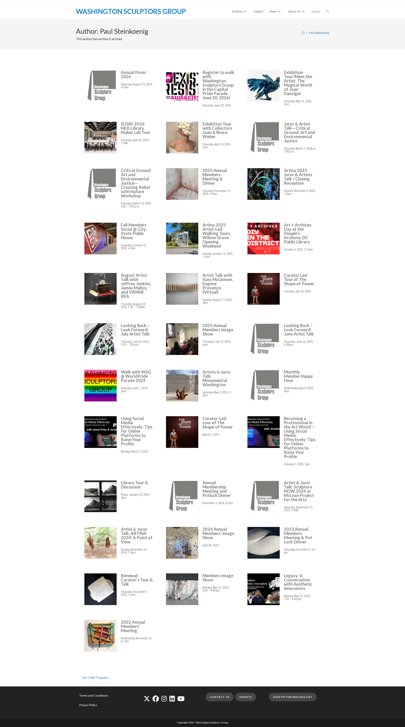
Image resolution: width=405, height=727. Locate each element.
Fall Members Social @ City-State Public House (134, 231)
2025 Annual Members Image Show (217, 329)
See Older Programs (95, 677)
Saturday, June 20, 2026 (216, 105)
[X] (147, 698)
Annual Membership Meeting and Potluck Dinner (216, 489)
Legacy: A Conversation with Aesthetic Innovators (298, 582)
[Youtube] (181, 698)
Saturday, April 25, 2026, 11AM (135, 141)
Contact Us (220, 696)
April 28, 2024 (210, 545)
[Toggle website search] (327, 11)
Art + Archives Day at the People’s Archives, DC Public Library (297, 233)
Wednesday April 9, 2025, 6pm (299, 389)
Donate (245, 696)
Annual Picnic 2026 (133, 74)
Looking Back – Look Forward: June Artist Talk (299, 329)
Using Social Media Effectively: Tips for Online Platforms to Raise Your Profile (136, 431)
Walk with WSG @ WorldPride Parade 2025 (136, 376)
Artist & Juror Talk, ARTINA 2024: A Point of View (137, 535)
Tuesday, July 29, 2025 (297, 291)
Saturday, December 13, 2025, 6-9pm (216, 192)
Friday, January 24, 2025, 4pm (135, 496)
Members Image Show (217, 577)
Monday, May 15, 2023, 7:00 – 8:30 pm (297, 597)
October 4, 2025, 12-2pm (298, 249)
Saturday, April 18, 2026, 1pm (216, 146)
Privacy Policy (88, 705)
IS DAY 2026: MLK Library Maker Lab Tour (135, 128)
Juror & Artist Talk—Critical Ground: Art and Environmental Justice (299, 132)
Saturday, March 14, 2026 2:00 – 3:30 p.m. (136, 205)
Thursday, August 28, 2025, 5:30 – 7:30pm (133, 305)
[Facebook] (156, 698)
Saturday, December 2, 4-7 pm (299, 551)
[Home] (303, 32)
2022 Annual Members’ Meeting (133, 626)
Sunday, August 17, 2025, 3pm (217, 301)
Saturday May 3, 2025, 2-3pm (217, 394)
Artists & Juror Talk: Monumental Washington (216, 378)
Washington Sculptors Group (131, 11)
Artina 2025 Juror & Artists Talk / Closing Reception (298, 177)
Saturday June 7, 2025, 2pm (134, 389)
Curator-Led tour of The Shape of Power (217, 422)
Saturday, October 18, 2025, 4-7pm (133, 247)
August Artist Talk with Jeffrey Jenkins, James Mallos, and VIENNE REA (136, 286)
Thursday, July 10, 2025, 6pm (216, 343)
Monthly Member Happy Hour (298, 376)
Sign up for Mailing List (292, 696)
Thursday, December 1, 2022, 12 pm (134, 593)
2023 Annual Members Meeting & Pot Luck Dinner (298, 535)
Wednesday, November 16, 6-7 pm (136, 640)
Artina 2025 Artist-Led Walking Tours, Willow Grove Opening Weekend (216, 235)
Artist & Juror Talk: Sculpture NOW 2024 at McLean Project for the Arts (299, 491)
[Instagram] (164, 698)
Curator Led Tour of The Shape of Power (299, 279)
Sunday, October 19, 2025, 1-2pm (217, 255)
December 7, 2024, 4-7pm (217, 503)
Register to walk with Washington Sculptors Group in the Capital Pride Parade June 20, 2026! (218, 85)
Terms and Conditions (93, 695)
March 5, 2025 (210, 434)
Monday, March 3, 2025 (134, 451)
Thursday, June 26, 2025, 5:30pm (298, 343)
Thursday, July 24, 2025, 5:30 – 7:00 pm (135, 343)
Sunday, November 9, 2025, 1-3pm (300, 192)
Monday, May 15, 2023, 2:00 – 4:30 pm (215, 589)
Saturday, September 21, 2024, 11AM (298, 509)
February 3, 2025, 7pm (297, 464)
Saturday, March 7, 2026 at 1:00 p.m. (300, 150)
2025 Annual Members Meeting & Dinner (214, 177)
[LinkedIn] (172, 698)
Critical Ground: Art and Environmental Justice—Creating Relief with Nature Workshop (136, 183)
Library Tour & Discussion (134, 484)
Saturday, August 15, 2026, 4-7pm (137, 86)
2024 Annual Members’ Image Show (218, 533)
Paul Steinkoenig (319, 32)
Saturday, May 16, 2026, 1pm (298, 103)
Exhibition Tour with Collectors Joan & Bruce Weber (217, 130)
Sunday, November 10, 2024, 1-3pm (134, 551)
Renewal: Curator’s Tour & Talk (137, 580)
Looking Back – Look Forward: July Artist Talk (135, 329)
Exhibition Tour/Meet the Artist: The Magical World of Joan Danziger (298, 83)
